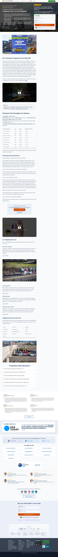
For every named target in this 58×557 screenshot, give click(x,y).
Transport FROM (37, 16)
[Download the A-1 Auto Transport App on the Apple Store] (38, 544)
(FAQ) (15, 546)
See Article (23, 429)
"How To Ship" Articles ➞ (47, 448)
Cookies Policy (20, 547)
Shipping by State (11, 545)
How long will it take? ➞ (29, 448)
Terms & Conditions (21, 546)
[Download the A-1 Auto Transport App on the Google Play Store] (38, 542)
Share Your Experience (29, 496)
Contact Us (28, 547)
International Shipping (11, 547)
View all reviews (29, 416)
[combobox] (45, 18)
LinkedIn (32, 493)
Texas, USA (6, 5)
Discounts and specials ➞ (11, 448)
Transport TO (37, 20)
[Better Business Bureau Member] (46, 546)
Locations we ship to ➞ (11, 451)
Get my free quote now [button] (19, 209)
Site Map (9, 549)
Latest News (28, 546)
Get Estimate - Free (29, 514)
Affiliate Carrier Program (30, 545)
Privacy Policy (20, 548)
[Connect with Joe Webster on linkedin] (24, 466)
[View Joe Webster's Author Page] (20, 465)
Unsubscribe (20, 549)
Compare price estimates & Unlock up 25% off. (19, 108)
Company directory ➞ (29, 451)
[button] (51, 1)
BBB (36, 493)
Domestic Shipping (11, 546)
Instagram (29, 493)
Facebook (25, 493)
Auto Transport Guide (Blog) (12, 548)
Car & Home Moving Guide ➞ (47, 451)
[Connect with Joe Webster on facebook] (23, 466)
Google (22, 493)
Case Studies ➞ (11, 458)
